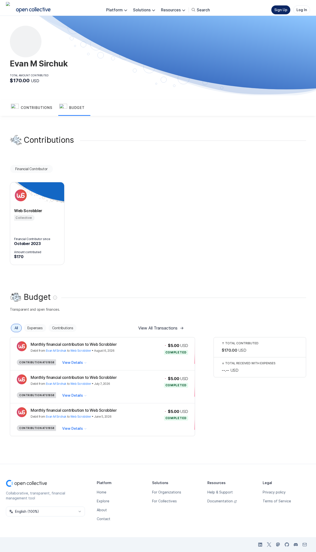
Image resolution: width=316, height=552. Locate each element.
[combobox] (45, 511)
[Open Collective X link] (269, 544)
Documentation (220, 501)
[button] (34, 108)
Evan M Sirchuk (56, 350)
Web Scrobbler (80, 350)
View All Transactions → (161, 328)
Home (101, 492)
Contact (103, 519)
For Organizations (166, 492)
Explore (103, 501)
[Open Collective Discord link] (295, 544)
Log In (301, 10)
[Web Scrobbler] (20, 195)
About (102, 510)
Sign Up (280, 10)
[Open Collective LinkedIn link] (260, 544)
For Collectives (164, 501)
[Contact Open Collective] (304, 544)
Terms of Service (277, 501)
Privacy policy (274, 492)
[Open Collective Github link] (286, 544)
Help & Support (220, 492)
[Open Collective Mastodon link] (278, 544)
